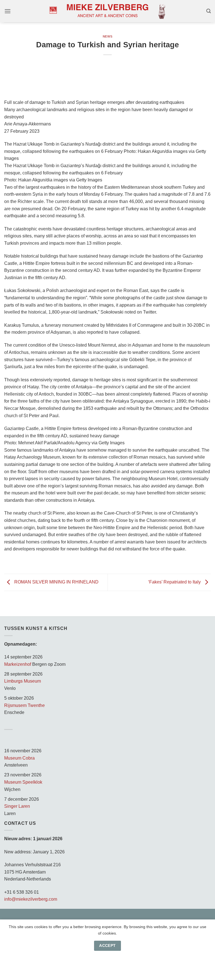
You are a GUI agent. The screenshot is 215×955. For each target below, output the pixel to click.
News (107, 36)
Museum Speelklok (23, 782)
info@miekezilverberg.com (30, 899)
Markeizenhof (17, 664)
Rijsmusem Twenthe (24, 705)
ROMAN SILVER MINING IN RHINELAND (56, 582)
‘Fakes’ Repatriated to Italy (175, 582)
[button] (7, 11)
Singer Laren (17, 806)
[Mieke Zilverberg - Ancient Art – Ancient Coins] (107, 11)
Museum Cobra (19, 758)
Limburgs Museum (22, 681)
